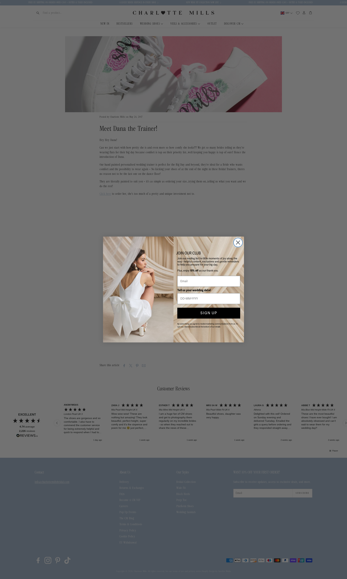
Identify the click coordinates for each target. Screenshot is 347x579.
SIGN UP (208, 313)
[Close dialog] (238, 242)
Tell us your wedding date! (194, 290)
